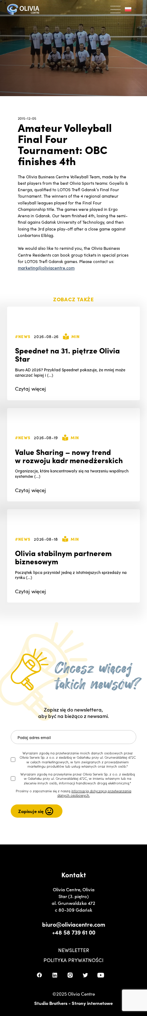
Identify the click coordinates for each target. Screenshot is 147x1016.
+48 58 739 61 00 (73, 932)
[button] (116, 9)
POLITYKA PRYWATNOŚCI (73, 960)
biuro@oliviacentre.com (73, 924)
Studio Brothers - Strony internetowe (73, 1003)
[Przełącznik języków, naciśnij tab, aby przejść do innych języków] (130, 9)
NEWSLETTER (73, 950)
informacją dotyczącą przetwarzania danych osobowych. (94, 793)
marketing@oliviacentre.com (46, 268)
